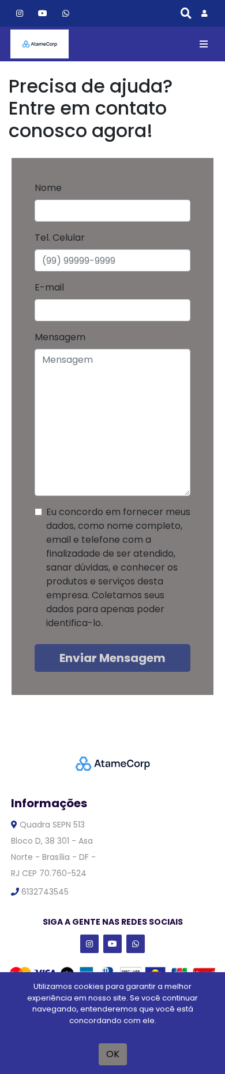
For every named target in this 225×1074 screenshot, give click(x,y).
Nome (48, 187)
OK (112, 1054)
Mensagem (60, 337)
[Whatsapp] (66, 13)
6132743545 (44, 892)
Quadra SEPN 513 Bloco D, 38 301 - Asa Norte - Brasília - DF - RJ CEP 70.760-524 (53, 849)
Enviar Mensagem (112, 658)
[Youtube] (42, 13)
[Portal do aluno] (203, 13)
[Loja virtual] (39, 44)
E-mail (49, 287)
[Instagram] (19, 13)
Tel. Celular (60, 237)
